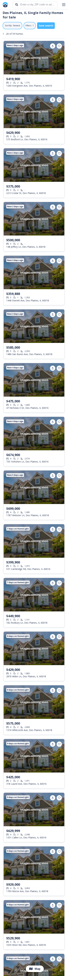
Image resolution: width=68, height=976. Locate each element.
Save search (46, 25)
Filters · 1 (30, 25)
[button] (63, 4)
